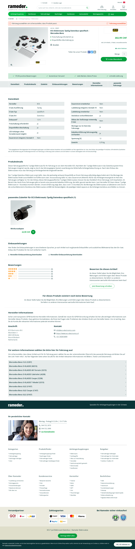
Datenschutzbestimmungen (13, 545)
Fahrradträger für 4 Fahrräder (109, 458)
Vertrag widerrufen (67, 536)
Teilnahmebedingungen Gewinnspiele (112, 493)
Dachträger (58, 14)
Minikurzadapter (17, 229)
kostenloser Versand (56, 76)
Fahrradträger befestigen (108, 454)
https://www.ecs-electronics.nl (67, 333)
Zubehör (44, 84)
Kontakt (42, 485)
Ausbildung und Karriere (16, 481)
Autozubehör (83, 14)
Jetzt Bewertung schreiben (102, 286)
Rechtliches (105, 476)
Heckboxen (71, 14)
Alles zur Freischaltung (77, 458)
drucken (56, 45)
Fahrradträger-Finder (46, 458)
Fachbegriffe (74, 456)
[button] (113, 7)
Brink (72, 483)
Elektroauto (74, 454)
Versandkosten (44, 493)
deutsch (120, 2)
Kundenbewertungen (107, 488)
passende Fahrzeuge (117, 84)
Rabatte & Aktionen (15, 488)
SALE (112, 14)
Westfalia (73, 495)
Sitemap (103, 490)
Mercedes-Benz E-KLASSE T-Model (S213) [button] (26, 382)
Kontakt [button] (45, 3)
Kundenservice (45, 476)
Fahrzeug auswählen (117, 23)
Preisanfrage (43, 488)
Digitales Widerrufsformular (109, 498)
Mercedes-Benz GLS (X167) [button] (20, 394)
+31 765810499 (61, 337)
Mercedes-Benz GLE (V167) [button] (20, 386)
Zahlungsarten (44, 495)
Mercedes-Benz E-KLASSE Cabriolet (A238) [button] (27, 374)
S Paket (113, 42)
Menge (117, 54)
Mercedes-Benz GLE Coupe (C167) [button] (23, 390)
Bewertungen (77, 84)
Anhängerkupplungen (79, 449)
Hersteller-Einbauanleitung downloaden (26, 255)
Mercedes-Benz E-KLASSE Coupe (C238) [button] (26, 378)
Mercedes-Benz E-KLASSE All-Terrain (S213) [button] (28, 370)
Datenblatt (15, 84)
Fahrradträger (45, 14)
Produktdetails (30, 84)
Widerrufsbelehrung (107, 495)
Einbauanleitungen (60, 84)
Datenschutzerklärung (107, 483)
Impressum (104, 485)
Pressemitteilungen (15, 485)
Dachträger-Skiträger (15, 458)
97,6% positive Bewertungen (25, 76)
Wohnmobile (74, 466)
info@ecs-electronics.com (65, 330)
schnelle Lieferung (116, 76)
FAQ (41, 483)
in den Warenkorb (115, 59)
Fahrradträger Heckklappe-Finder (49, 461)
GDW (72, 485)
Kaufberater (74, 468)
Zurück (11, 19)
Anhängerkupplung (17, 14)
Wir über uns (13, 490)
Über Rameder (14, 476)
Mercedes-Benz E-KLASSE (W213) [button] (23, 366)
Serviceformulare (45, 490)
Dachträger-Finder (45, 456)
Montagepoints (98, 14)
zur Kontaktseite (48, 432)
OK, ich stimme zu (123, 544)
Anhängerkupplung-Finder (47, 454)
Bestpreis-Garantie (45, 481)
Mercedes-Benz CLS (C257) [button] (20, 362)
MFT (72, 488)
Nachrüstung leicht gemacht (79, 463)
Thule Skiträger (75, 493)
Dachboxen (32, 14)
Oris (72, 490)
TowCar (73, 481)
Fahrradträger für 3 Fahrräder (109, 456)
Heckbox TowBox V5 (107, 461)
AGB (102, 481)
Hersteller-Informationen (96, 84)
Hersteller (73, 461)
